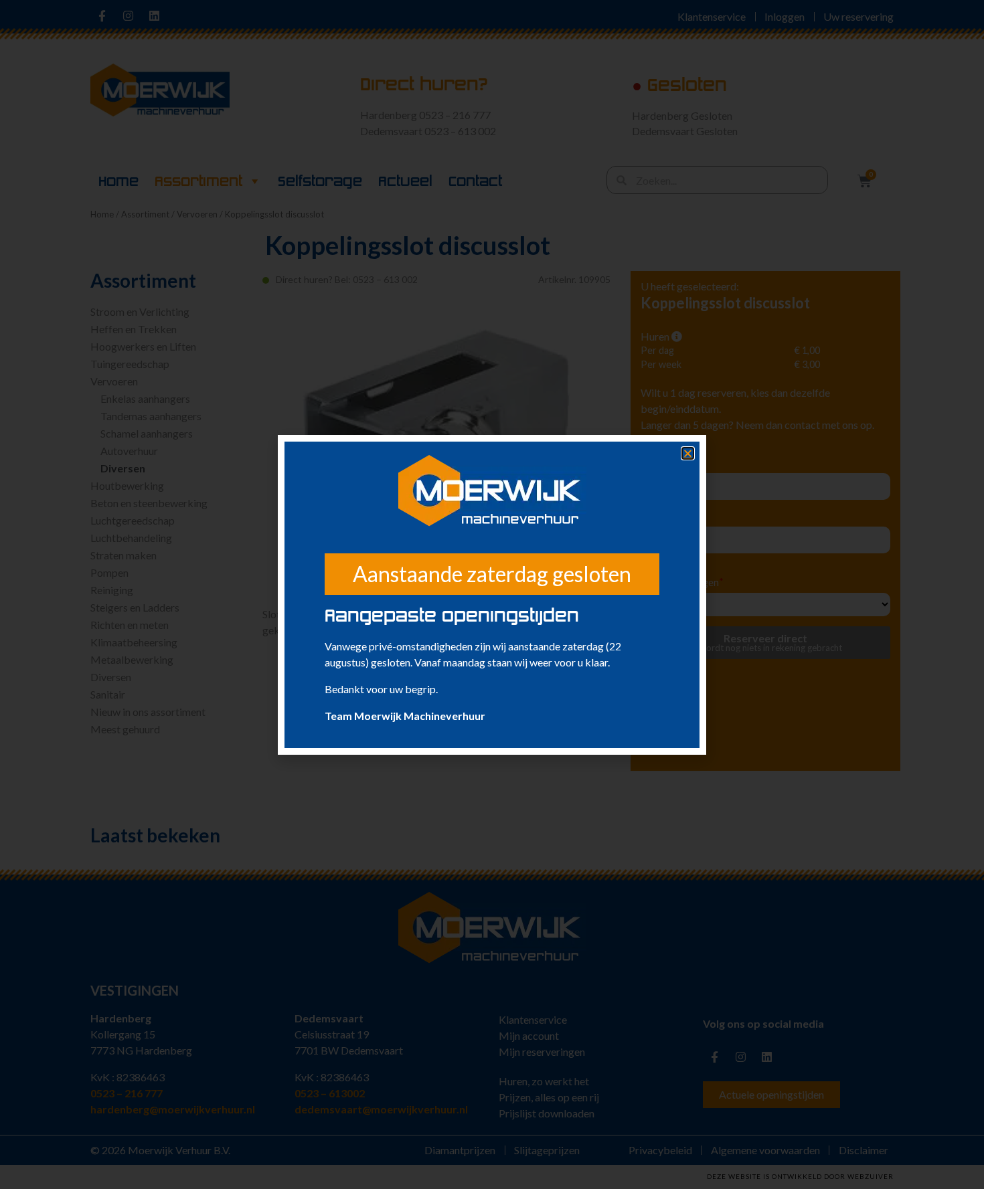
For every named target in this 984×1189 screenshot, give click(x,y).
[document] (492, 594)
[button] (688, 453)
